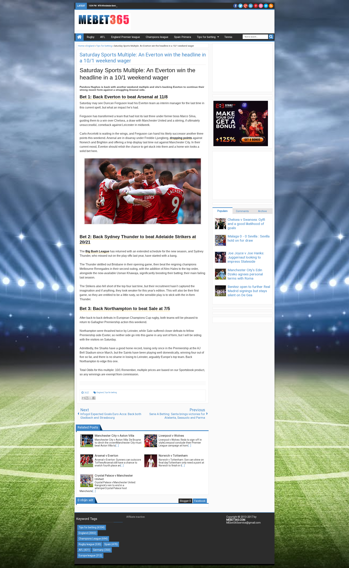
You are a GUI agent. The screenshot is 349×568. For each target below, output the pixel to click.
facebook (235, 6)
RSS (271, 6)
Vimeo (266, 6)
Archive (262, 211)
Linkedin (250, 6)
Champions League (90, 538)
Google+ (245, 6)
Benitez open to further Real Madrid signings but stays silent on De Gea (249, 291)
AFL (81, 549)
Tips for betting (111, 392)
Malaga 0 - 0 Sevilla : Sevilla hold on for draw (249, 238)
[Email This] (83, 398)
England (100, 392)
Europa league (87, 555)
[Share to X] (90, 398)
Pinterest (256, 6)
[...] (117, 445)
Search (271, 36)
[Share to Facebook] (94, 398)
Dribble (261, 6)
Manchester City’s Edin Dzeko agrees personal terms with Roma (245, 274)
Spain (107, 544)
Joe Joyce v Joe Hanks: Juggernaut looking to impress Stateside (246, 257)
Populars (222, 211)
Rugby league (86, 544)
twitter (240, 6)
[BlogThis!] (87, 398)
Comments (242, 211)
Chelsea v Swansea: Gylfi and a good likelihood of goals (246, 224)
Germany (98, 549)
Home (79, 37)
